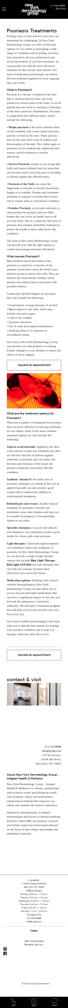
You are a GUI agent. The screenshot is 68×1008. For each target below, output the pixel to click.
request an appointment (34, 365)
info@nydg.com (51, 750)
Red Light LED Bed (19, 564)
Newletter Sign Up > (34, 945)
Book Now (61, 9)
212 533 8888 (53, 746)
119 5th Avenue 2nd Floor (34, 884)
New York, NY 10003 (34, 887)
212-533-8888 (58, 6)
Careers (34, 931)
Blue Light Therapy (43, 560)
